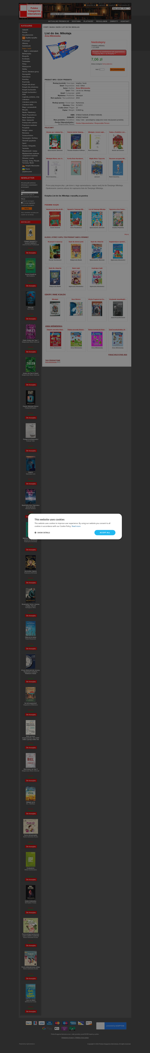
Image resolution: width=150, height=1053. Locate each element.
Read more (76, 526)
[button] (42, 532)
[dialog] (75, 526)
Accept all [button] (105, 532)
